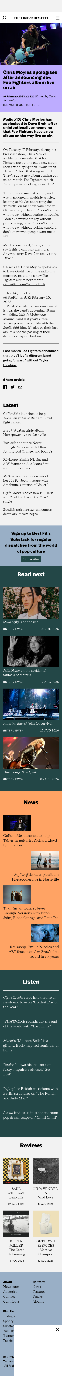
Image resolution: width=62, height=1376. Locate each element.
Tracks (38, 1297)
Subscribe (31, 559)
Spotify (8, 1321)
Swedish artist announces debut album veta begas (27, 512)
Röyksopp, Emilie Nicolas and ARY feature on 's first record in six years (25, 464)
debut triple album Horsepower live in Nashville (24, 433)
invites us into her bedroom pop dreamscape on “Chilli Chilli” (30, 1115)
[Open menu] (57, 18)
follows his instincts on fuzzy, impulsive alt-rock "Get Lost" (27, 1070)
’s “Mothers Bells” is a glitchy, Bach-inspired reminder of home (31, 1046)
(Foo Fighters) (28, 105)
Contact (9, 1297)
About (7, 1282)
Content (39, 1282)
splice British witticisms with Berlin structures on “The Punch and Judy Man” (30, 1094)
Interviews (13, 629)
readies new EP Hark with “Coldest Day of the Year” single (28, 497)
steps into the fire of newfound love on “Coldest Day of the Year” (30, 1002)
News (8, 104)
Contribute (11, 1302)
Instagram (11, 1316)
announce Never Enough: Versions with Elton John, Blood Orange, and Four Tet (28, 447)
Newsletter (11, 1287)
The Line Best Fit (31, 18)
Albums (38, 1302)
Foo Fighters (22, 131)
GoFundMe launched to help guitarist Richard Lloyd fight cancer (27, 418)
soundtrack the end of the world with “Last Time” (30, 1024)
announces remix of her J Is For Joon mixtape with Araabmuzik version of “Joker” (25, 480)
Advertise (10, 1292)
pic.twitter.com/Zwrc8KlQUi (24, 284)
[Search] (4, 18)
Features (39, 1292)
